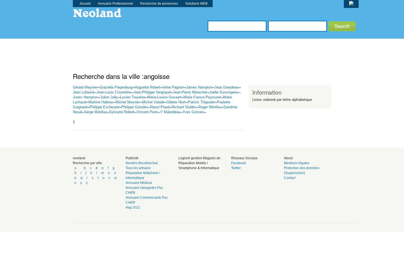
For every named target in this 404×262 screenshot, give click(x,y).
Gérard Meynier (85, 87)
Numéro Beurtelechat (141, 163)
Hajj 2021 (133, 207)
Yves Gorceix (193, 112)
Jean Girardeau (226, 87)
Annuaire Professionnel (115, 3)
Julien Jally (109, 97)
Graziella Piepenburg (115, 87)
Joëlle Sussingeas (223, 92)
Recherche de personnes (159, 3)
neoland (79, 158)
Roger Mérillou (209, 107)
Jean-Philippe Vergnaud (152, 92)
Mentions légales (296, 163)
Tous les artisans (138, 168)
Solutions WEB (196, 3)
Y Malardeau (170, 112)
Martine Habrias (101, 102)
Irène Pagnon (173, 87)
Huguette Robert (148, 87)
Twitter (236, 168)
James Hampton (199, 87)
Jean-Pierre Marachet (190, 92)
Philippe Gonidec (134, 107)
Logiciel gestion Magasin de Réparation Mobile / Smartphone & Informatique (199, 163)
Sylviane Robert (121, 112)
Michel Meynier (128, 102)
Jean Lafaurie (83, 92)
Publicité (132, 158)
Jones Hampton (85, 97)
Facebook (238, 163)
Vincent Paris (147, 112)
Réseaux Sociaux (244, 158)
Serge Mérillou (95, 112)
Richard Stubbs (184, 107)
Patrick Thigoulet (201, 102)
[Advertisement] (173, 51)
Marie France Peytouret (202, 97)
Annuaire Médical (139, 183)
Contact (289, 178)
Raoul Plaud (160, 107)
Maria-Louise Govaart (164, 97)
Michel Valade (153, 102)
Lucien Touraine (132, 97)
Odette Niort (176, 102)
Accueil (85, 3)
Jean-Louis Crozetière (113, 92)
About (288, 158)
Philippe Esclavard (104, 107)
